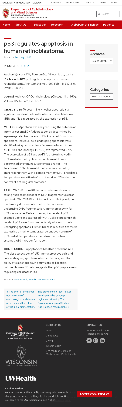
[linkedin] (102, 340)
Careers (56, 2)
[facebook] (89, 340)
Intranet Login (53, 345)
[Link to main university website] (21, 366)
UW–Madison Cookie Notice (39, 400)
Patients (108, 24)
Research (57, 24)
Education (40, 24)
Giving (102, 2)
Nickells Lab (35, 279)
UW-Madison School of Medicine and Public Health (61, 352)
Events (90, 2)
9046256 (26, 66)
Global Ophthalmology (84, 24)
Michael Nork (20, 279)
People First (73, 2)
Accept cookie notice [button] (94, 394)
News (114, 2)
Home (6, 24)
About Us (20, 24)
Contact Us (52, 335)
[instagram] (95, 340)
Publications (48, 279)
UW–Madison (22, 2)
